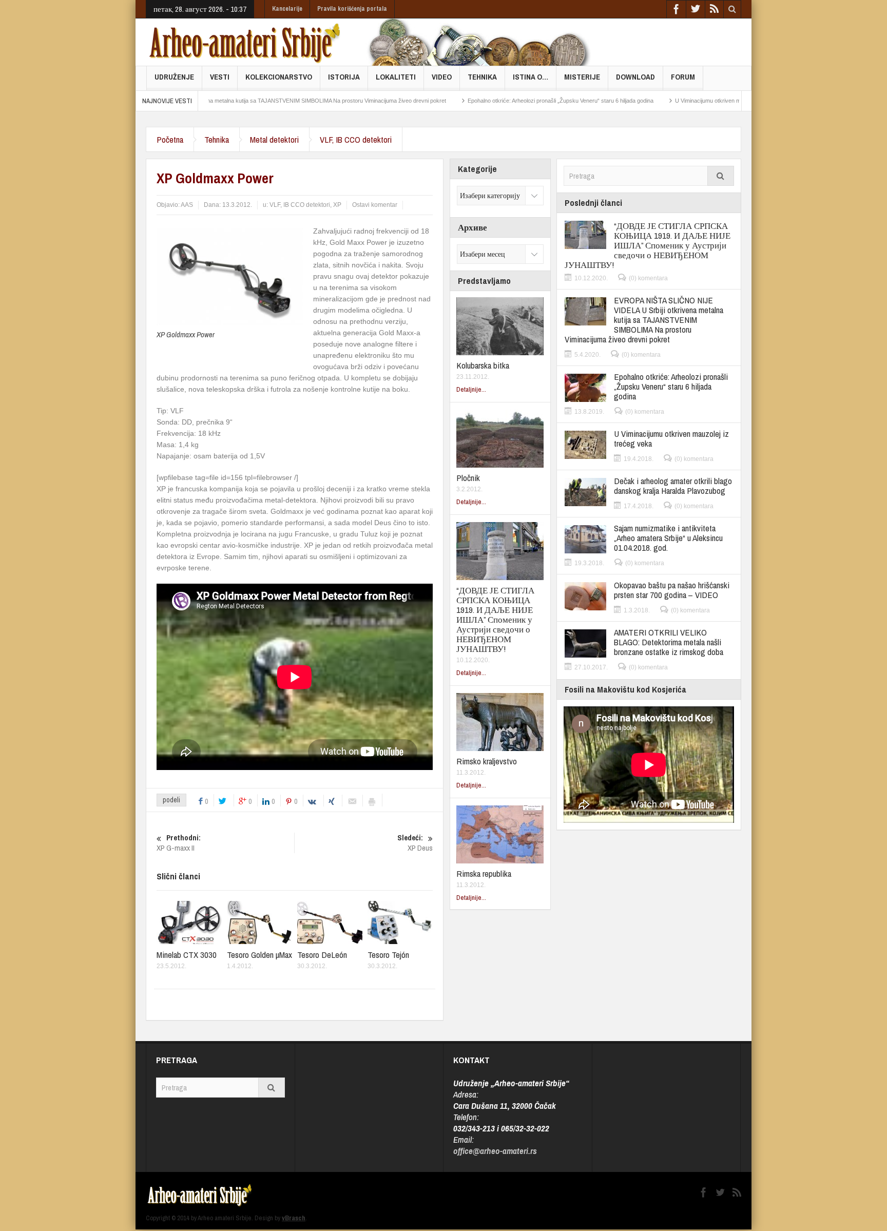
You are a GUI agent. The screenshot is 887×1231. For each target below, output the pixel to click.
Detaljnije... (471, 389)
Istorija (344, 76)
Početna (170, 139)
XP (337, 204)
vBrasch (293, 1218)
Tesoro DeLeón (322, 954)
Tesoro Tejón (388, 954)
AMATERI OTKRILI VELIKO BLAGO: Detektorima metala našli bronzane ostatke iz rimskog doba (668, 642)
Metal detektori (274, 139)
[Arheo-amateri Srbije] (245, 42)
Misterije (582, 76)
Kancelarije (287, 9)
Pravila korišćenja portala (352, 9)
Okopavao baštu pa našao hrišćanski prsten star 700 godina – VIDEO (671, 590)
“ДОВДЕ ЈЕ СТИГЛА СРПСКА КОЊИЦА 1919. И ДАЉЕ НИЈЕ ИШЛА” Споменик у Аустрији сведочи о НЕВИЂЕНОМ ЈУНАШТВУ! (495, 619)
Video (442, 76)
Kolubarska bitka (482, 365)
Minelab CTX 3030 (187, 954)
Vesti (219, 76)
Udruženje (174, 76)
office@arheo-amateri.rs (495, 1151)
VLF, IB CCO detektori (356, 139)
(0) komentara (648, 278)
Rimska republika (483, 873)
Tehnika (482, 76)
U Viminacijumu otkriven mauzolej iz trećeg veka (681, 101)
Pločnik (468, 478)
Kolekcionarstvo (278, 76)
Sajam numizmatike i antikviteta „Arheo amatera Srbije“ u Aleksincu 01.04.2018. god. (668, 537)
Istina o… (530, 76)
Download (635, 76)
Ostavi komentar (374, 204)
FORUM (683, 76)
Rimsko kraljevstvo (486, 761)
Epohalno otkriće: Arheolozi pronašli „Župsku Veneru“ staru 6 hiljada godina (507, 101)
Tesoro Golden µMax (259, 954)
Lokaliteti (396, 76)
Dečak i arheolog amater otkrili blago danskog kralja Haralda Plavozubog (673, 485)
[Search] (720, 176)
